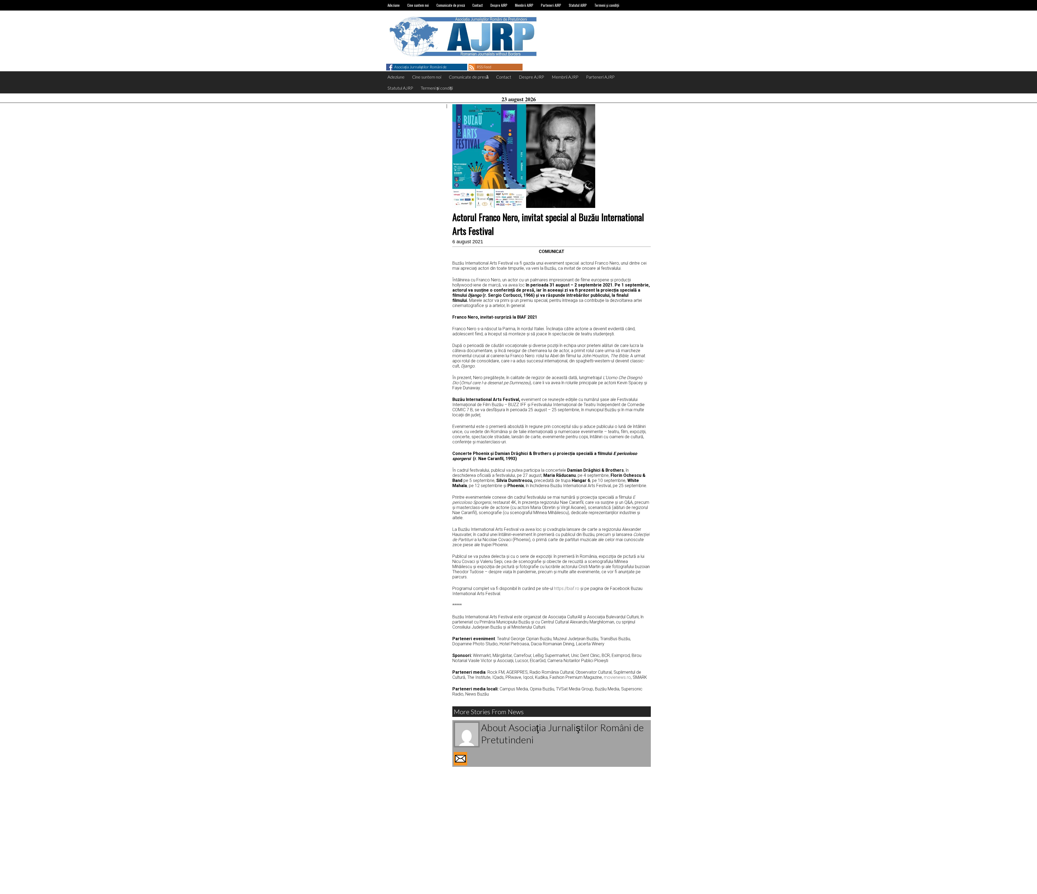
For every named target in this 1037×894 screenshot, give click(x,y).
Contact (477, 5)
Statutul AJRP (578, 5)
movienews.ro (617, 677)
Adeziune (394, 5)
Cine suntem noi (418, 5)
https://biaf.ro (566, 588)
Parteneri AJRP (551, 5)
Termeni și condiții (606, 5)
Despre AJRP (498, 5)
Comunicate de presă (450, 5)
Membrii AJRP (524, 5)
